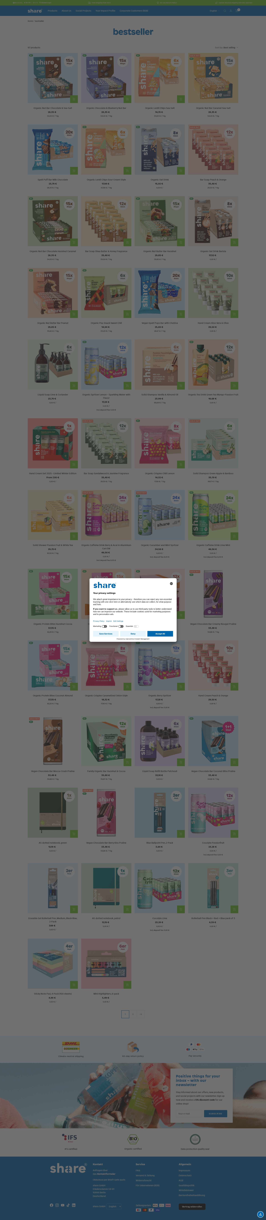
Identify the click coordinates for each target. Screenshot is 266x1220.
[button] (260, 1214)
